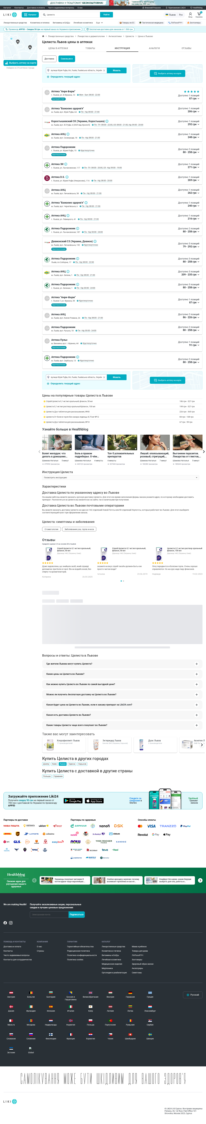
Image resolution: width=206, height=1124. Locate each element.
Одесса (72, 764)
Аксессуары (137, 968)
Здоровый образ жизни (142, 964)
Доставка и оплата (36, 8)
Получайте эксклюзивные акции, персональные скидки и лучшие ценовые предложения (55, 906)
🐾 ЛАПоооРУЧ (175, 23)
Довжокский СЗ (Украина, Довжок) (95, 241)
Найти (106, 14)
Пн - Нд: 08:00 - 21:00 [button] (90, 112)
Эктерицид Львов (112, 740)
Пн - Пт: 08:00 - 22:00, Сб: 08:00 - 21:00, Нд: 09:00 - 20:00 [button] (118, 125)
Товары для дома (140, 951)
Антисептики (115, 36)
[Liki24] (10, 1101)
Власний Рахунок (153, 8)
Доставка (49, 58)
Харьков (82, 764)
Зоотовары (137, 959)
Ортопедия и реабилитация (114, 972)
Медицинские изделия (112, 964)
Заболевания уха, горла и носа (79, 529)
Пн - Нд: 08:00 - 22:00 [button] (84, 262)
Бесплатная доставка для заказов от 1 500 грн (111, 29)
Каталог (7, 8)
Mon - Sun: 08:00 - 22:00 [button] (89, 95)
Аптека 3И (65, 164)
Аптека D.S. (67, 177)
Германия (58, 776)
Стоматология (51, 529)
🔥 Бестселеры (194, 23)
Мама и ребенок (139, 946)
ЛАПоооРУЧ (137, 955)
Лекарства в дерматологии (91, 36)
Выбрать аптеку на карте (22, 63)
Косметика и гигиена (39, 23)
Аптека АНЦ (68, 134)
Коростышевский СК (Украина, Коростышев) (107, 121)
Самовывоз (67, 58)
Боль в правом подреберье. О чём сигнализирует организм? (86, 455)
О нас (80, 8)
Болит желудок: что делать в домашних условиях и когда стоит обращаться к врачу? (55, 455)
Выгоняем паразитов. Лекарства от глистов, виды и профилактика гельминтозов (186, 455)
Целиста (130, 36)
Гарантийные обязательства (80, 946)
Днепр (46, 764)
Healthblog (197, 8)
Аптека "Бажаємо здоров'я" (86, 202)
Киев (54, 764)
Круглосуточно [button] (87, 150)
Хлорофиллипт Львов (68, 740)
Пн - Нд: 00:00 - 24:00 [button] (93, 232)
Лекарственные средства (15, 23)
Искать (117, 70)
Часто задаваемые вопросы (61, 8)
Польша (47, 776)
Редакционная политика (78, 951)
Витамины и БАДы (61, 23)
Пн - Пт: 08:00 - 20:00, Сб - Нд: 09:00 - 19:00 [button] (103, 168)
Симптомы (137, 972)
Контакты (19, 8)
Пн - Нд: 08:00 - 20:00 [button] (103, 180)
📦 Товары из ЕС (127, 23)
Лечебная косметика (83, 23)
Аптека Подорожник (77, 228)
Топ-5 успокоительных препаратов (120, 455)
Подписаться (77, 914)
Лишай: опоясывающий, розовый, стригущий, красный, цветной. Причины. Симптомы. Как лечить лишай (154, 455)
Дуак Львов (154, 740)
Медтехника (107, 968)
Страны (40, 951)
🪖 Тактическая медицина (151, 23)
